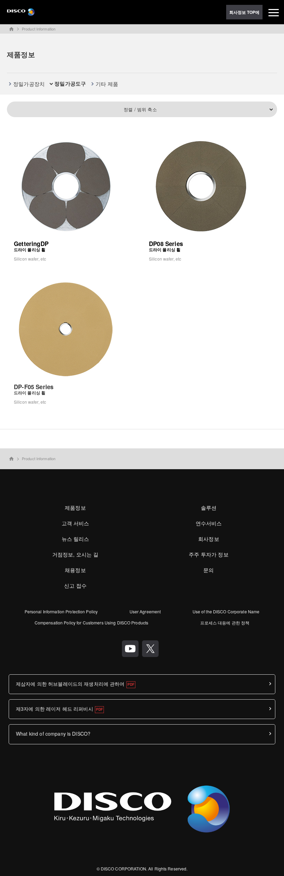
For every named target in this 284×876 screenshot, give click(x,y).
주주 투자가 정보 (208, 554)
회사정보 (208, 538)
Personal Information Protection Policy (61, 611)
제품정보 (75, 507)
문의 (208, 569)
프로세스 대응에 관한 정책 (225, 622)
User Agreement (145, 611)
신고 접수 (75, 585)
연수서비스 (209, 523)
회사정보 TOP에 (244, 12)
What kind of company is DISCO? (53, 733)
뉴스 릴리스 (75, 538)
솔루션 (208, 507)
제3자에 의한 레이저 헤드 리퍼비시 (54, 709)
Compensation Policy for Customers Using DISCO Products (91, 622)
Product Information (38, 29)
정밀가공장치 (29, 83)
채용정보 (75, 569)
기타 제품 (107, 83)
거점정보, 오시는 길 (75, 554)
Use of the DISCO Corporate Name (226, 611)
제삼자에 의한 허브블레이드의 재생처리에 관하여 (70, 684)
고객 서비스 (75, 523)
